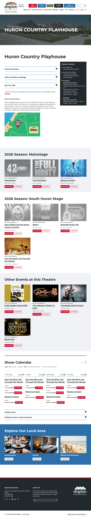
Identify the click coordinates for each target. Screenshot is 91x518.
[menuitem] (76, 10)
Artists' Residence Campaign (15, 77)
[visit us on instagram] (7, 499)
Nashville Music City (70, 225)
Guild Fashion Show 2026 (16, 305)
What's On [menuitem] (26, 9)
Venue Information (12, 69)
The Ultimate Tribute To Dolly (44, 306)
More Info (18, 186)
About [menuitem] (62, 9)
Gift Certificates (69, 6)
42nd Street (10, 180)
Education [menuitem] (47, 9)
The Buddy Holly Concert (72, 305)
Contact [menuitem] (72, 9)
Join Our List (58, 6)
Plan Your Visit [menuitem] (37, 9)
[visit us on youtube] (12, 499)
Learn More (8, 459)
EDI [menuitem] (66, 9)
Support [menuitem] (55, 9)
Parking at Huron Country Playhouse (18, 417)
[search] (85, 5)
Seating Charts (10, 412)
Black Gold (9, 339)
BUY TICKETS (18, 387)
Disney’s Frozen (68, 180)
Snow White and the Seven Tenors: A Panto (17, 226)
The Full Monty (39, 180)
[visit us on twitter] (9, 499)
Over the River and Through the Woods (17, 260)
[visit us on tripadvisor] (15, 499)
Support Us (41, 6)
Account (50, 5)
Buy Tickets (32, 6)
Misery (36, 225)
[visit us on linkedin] (17, 499)
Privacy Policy (25, 514)
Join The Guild (10, 85)
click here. (7, 94)
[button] (85, 362)
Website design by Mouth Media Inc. (77, 514)
